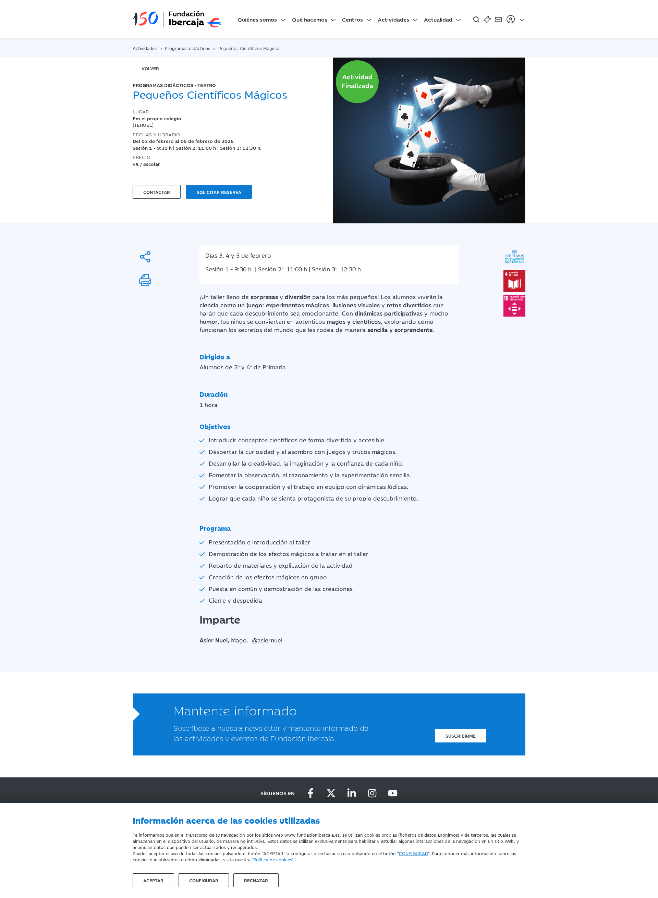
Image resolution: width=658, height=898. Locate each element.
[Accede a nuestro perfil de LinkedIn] (351, 793)
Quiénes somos (257, 19)
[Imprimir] (145, 279)
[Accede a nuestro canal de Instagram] (372, 793)
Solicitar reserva (219, 192)
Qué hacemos (309, 19)
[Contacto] (498, 19)
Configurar (203, 880)
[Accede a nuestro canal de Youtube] (393, 793)
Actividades (393, 19)
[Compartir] (145, 256)
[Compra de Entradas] (487, 19)
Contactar (156, 192)
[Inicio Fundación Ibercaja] (177, 19)
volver (150, 68)
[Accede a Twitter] (331, 793)
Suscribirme (461, 736)
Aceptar (153, 880)
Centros (352, 19)
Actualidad (438, 19)
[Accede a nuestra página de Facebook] (310, 793)
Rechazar (256, 880)
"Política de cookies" (272, 859)
